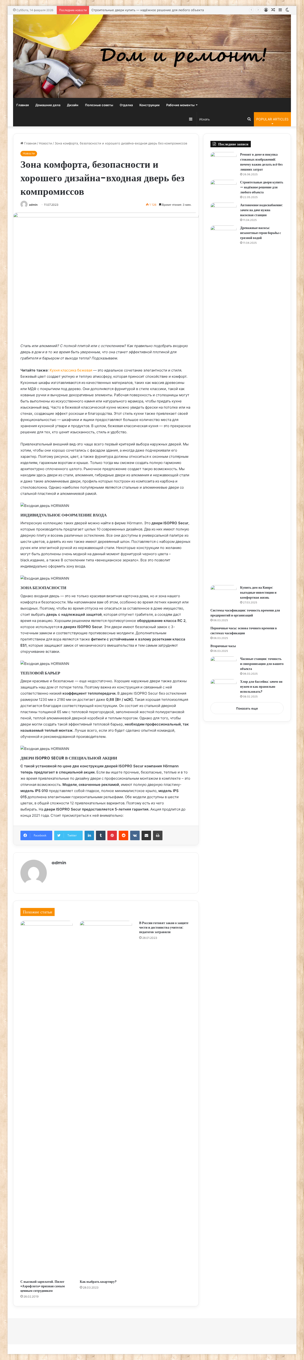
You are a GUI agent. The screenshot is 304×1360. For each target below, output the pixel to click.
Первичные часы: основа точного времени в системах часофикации (243, 630)
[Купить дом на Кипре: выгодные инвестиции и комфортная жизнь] (223, 594)
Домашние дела (47, 105)
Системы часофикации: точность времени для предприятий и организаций (245, 613)
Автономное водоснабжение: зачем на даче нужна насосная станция (261, 210)
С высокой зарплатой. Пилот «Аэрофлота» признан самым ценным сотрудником (42, 1286)
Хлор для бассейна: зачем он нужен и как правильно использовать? (261, 686)
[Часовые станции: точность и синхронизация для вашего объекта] (223, 665)
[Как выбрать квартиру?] (106, 1099)
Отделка (126, 105)
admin (33, 204)
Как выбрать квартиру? (98, 1281)
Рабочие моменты (180, 105)
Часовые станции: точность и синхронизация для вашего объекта (262, 663)
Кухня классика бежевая (71, 370)
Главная (22, 105)
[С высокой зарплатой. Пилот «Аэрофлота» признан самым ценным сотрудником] (46, 1099)
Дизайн (72, 105)
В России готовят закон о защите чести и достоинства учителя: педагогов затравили (163, 927)
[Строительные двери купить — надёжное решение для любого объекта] (223, 189)
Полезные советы (99, 105)
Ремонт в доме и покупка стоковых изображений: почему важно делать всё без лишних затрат (261, 162)
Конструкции (149, 105)
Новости (45, 143)
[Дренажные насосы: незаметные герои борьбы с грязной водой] (223, 403)
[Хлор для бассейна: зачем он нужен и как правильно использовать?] (223, 688)
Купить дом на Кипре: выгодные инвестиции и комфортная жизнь (258, 592)
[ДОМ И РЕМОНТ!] (152, 56)
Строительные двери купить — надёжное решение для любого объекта (147, 10)
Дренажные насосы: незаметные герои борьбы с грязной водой (260, 232)
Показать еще (247, 708)
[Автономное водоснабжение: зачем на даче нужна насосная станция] (223, 211)
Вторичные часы (223, 646)
